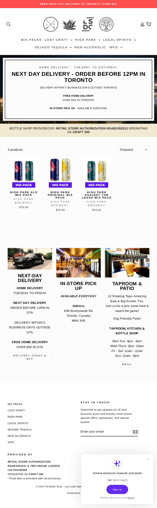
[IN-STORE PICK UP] (78, 263)
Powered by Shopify (78, 493)
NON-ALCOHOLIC (90, 47)
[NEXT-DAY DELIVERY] (30, 259)
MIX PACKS (31, 39)
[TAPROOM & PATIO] (127, 263)
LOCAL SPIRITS (118, 39)
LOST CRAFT (57, 39)
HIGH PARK (86, 39)
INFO (114, 47)
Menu (127, 364)
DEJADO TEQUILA (52, 47)
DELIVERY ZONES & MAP (30, 357)
